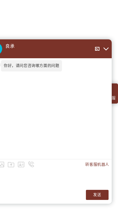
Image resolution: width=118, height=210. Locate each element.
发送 (97, 194)
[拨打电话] (31, 164)
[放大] (97, 49)
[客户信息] (21, 164)
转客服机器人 (97, 164)
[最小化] (106, 49)
